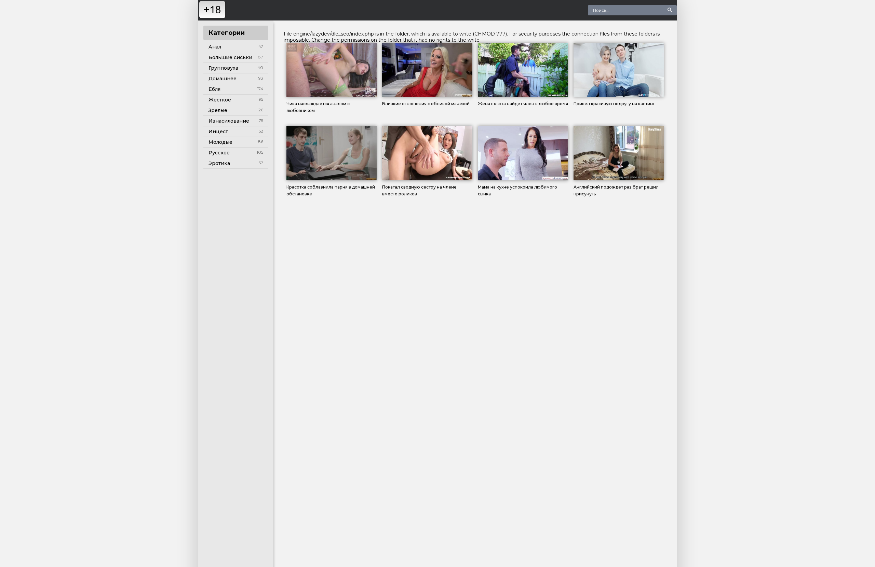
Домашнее (222, 78)
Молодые (220, 142)
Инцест (218, 131)
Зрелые (217, 110)
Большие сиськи (230, 57)
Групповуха (223, 68)
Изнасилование (228, 121)
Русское (219, 153)
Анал (214, 47)
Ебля (214, 89)
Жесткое (219, 100)
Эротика (219, 163)
